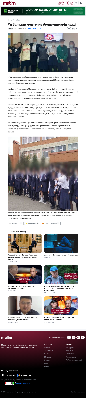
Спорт (46, 363)
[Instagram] (59, 3)
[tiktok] (72, 3)
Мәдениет (48, 357)
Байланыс (70, 354)
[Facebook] (67, 3)
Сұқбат (17, 20)
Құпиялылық (71, 357)
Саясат (47, 348)
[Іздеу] (76, 3)
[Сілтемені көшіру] (65, 28)
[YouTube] (63, 3)
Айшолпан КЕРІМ (34, 29)
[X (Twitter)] (76, 28)
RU (81, 3)
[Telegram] (69, 28)
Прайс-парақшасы (78, 392)
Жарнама (69, 351)
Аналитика (48, 351)
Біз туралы (70, 348)
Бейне (46, 366)
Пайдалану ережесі (74, 360)
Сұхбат (47, 360)
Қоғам (46, 354)
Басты (10, 20)
